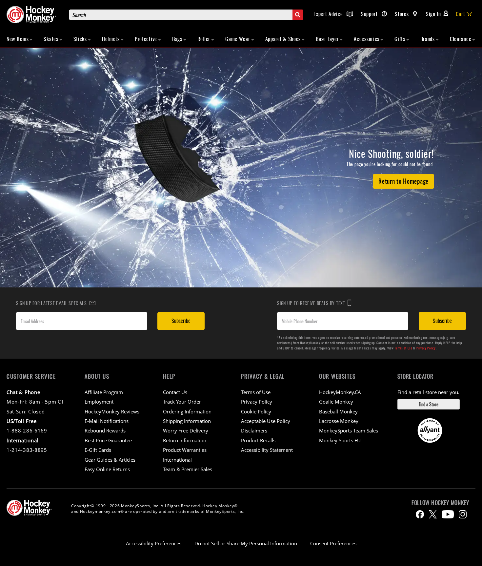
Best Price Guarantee (108, 440)
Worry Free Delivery (185, 430)
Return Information (184, 440)
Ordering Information (187, 411)
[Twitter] (433, 514)
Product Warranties (185, 450)
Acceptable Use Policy (265, 421)
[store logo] (34, 14)
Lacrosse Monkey (338, 421)
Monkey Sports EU (340, 440)
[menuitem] (20, 38)
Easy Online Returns (107, 469)
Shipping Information (187, 421)
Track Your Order (182, 401)
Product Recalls (258, 440)
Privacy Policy (426, 348)
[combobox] (186, 15)
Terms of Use (403, 348)
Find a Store (428, 404)
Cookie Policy (256, 411)
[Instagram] (463, 514)
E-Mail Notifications (107, 421)
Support (370, 14)
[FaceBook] (420, 514)
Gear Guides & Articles (110, 459)
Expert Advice (328, 14)
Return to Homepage (403, 180)
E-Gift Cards (98, 450)
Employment (99, 401)
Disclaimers (254, 430)
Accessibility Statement (267, 450)
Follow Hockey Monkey (440, 503)
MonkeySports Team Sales (348, 430)
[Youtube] (448, 514)
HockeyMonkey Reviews (112, 411)
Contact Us (175, 392)
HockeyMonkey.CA (340, 392)
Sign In (433, 14)
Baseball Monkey (338, 411)
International (177, 459)
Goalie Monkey (336, 401)
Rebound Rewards (105, 430)
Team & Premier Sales (187, 469)
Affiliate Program (104, 392)
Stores (402, 14)
